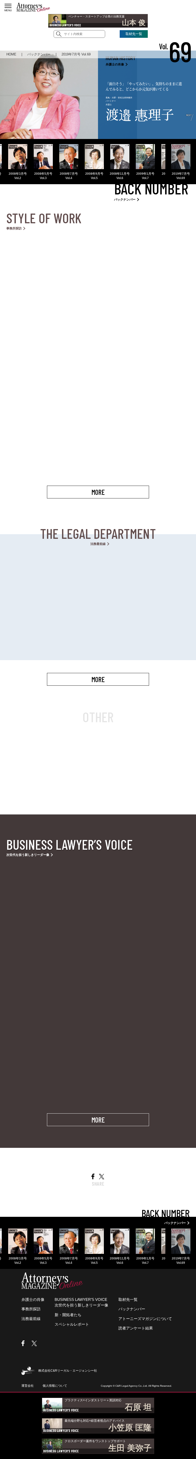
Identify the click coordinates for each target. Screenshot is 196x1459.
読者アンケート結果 (135, 1328)
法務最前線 (31, 1318)
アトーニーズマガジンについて (145, 1318)
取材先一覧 (134, 34)
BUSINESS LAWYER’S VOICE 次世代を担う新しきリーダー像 (81, 1302)
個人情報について (55, 1385)
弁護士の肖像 (32, 1299)
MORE (98, 492)
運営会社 (27, 1385)
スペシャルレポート (72, 1324)
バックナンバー (131, 1309)
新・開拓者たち (68, 1315)
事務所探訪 (31, 1309)
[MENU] (8, 6)
